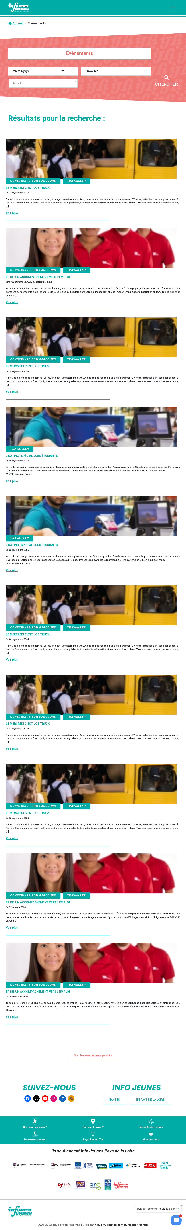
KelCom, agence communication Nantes (121, 1225)
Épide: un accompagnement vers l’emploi (38, 277)
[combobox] (43, 83)
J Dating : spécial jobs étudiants (32, 455)
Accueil (17, 23)
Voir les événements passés (93, 1055)
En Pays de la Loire (150, 1099)
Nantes (114, 1099)
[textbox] (44, 83)
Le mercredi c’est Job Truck (28, 187)
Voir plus (12, 213)
